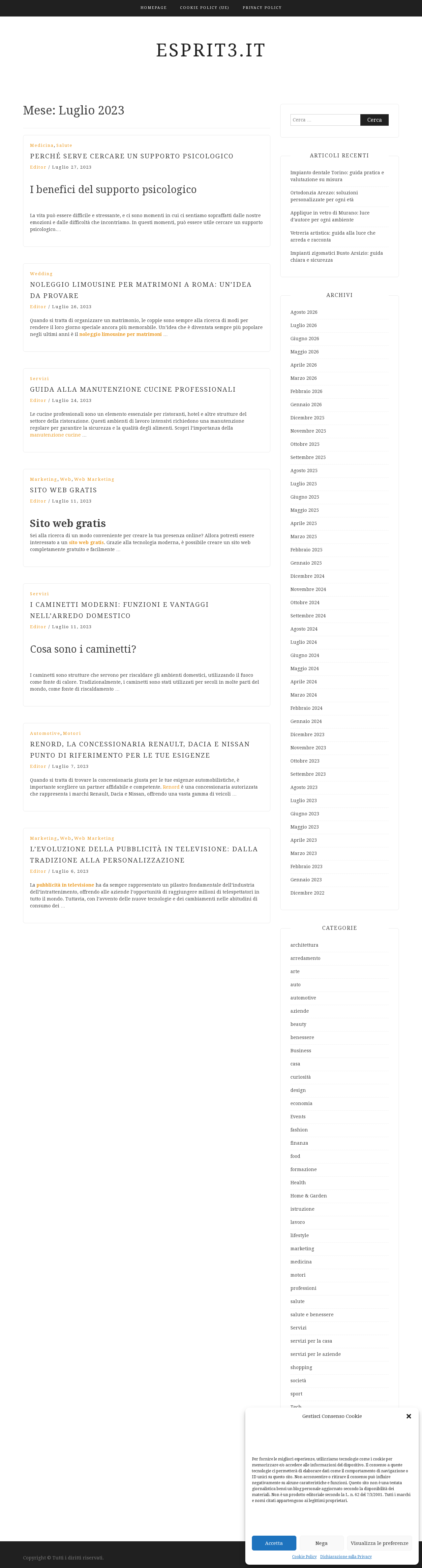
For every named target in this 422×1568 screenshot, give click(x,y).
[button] (409, 1416)
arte (295, 971)
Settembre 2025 (308, 457)
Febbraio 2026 (306, 391)
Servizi (39, 378)
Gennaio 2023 (306, 879)
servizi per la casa (311, 1341)
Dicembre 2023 (307, 734)
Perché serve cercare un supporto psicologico (132, 156)
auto (295, 984)
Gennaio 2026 (306, 404)
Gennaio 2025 (306, 563)
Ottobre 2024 (304, 602)
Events (298, 1116)
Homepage (153, 8)
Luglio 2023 (303, 800)
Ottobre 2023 (304, 761)
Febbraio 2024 (306, 708)
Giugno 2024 (304, 655)
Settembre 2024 (308, 615)
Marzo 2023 (303, 853)
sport (296, 1393)
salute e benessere (312, 1314)
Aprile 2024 (303, 681)
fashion (299, 1129)
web (66, 479)
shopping (301, 1367)
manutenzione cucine (56, 435)
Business (300, 1050)
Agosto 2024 (303, 629)
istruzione (302, 1209)
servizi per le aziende (315, 1354)
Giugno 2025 (304, 497)
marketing (43, 479)
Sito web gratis (63, 490)
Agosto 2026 (303, 312)
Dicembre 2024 (307, 576)
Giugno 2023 (304, 813)
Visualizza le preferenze (379, 1543)
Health (298, 1182)
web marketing (94, 479)
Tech (296, 1407)
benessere (302, 1037)
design (298, 1090)
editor (38, 167)
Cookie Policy (304, 1556)
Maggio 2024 (304, 668)
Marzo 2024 (303, 695)
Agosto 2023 (303, 787)
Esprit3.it (211, 50)
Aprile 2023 (303, 840)
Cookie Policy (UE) (204, 8)
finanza (299, 1143)
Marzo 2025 (303, 536)
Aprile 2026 (303, 365)
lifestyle (299, 1235)
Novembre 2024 (308, 589)
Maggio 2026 (304, 351)
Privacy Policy (262, 8)
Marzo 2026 (303, 378)
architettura (304, 945)
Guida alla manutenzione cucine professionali (133, 389)
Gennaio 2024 (306, 721)
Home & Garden (308, 1195)
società (298, 1380)
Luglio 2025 (303, 483)
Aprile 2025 (303, 523)
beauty (298, 1024)
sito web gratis (86, 542)
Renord (171, 787)
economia (301, 1103)
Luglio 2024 (303, 642)
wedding (41, 273)
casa (295, 1063)
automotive (45, 733)
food (295, 1156)
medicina (42, 145)
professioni (303, 1288)
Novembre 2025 (308, 431)
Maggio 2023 (304, 827)
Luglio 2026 (303, 325)
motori (72, 733)
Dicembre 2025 (307, 417)
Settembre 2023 (308, 774)
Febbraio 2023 (306, 866)
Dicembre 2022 (307, 893)
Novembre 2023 (308, 747)
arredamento (305, 958)
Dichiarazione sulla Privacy (346, 1556)
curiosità (300, 1077)
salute (64, 145)
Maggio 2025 (304, 510)
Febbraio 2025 (306, 549)
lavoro (297, 1222)
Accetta (274, 1543)
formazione (303, 1169)
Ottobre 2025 (304, 444)
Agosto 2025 (303, 470)
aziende (299, 1011)
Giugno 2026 (304, 338)
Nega (322, 1543)
